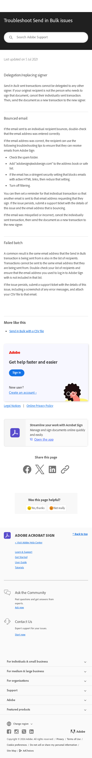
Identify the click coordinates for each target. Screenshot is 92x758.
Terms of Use (74, 739)
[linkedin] (31, 731)
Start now (20, 634)
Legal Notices (12, 406)
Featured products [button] (18, 709)
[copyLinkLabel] (65, 473)
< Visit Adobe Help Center (28, 542)
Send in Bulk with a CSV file (26, 331)
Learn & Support (23, 552)
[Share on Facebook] (27, 473)
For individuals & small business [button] (27, 661)
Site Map (11, 750)
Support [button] (12, 690)
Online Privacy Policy (40, 406)
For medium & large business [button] (25, 671)
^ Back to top (80, 534)
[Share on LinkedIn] (52, 473)
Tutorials (19, 567)
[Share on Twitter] (40, 473)
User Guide (21, 562)
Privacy (60, 739)
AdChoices (28, 750)
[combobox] (46, 37)
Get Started (21, 557)
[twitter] (24, 731)
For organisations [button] (18, 681)
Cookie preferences (17, 744)
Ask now (19, 607)
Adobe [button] (11, 700)
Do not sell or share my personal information (53, 744)
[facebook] (9, 731)
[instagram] (16, 731)
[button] (46, 724)
